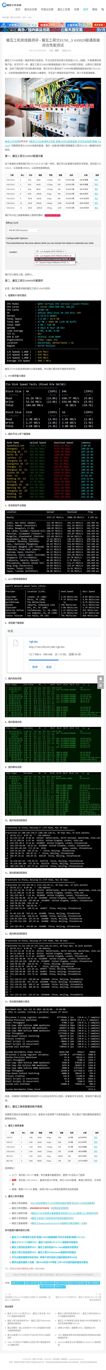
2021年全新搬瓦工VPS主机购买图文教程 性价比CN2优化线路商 (63, 1203)
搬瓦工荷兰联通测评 (77, 1283)
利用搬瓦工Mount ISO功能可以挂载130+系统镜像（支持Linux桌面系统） (28, 1298)
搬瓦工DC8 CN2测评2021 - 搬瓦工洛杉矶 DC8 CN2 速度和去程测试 (45, 1242)
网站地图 (56, 1359)
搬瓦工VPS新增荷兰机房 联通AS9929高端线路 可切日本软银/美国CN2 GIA (48, 1237)
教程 (94, 9)
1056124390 (39, 1269)
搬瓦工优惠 (64, 9)
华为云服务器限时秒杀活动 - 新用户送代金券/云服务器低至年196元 (44, 1257)
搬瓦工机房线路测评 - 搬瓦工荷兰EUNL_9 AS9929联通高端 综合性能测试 (66, 1275)
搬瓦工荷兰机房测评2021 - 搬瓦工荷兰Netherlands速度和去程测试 (44, 1252)
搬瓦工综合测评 (31, 1283)
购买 (96, 180)
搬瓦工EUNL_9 (17, 1283)
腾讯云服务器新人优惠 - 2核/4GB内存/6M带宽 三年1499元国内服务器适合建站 (50, 1262)
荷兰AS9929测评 (47, 1287)
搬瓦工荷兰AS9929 (47, 1283)
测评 (85, 9)
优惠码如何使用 (59, 1208)
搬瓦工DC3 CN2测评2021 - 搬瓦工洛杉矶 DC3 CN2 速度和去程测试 (78, 1298)
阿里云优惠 (47, 9)
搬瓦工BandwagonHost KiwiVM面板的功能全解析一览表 (59, 1223)
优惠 (76, 9)
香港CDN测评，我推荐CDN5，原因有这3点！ (77, 1328)
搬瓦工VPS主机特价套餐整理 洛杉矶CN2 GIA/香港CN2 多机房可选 (64, 1213)
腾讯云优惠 (30, 9)
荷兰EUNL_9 (60, 1287)
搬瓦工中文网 (12, 5)
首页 (17, 9)
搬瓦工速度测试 (93, 1283)
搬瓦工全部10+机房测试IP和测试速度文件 (52, 1218)
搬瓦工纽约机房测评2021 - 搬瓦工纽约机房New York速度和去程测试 (45, 1247)
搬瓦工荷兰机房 (62, 1283)
